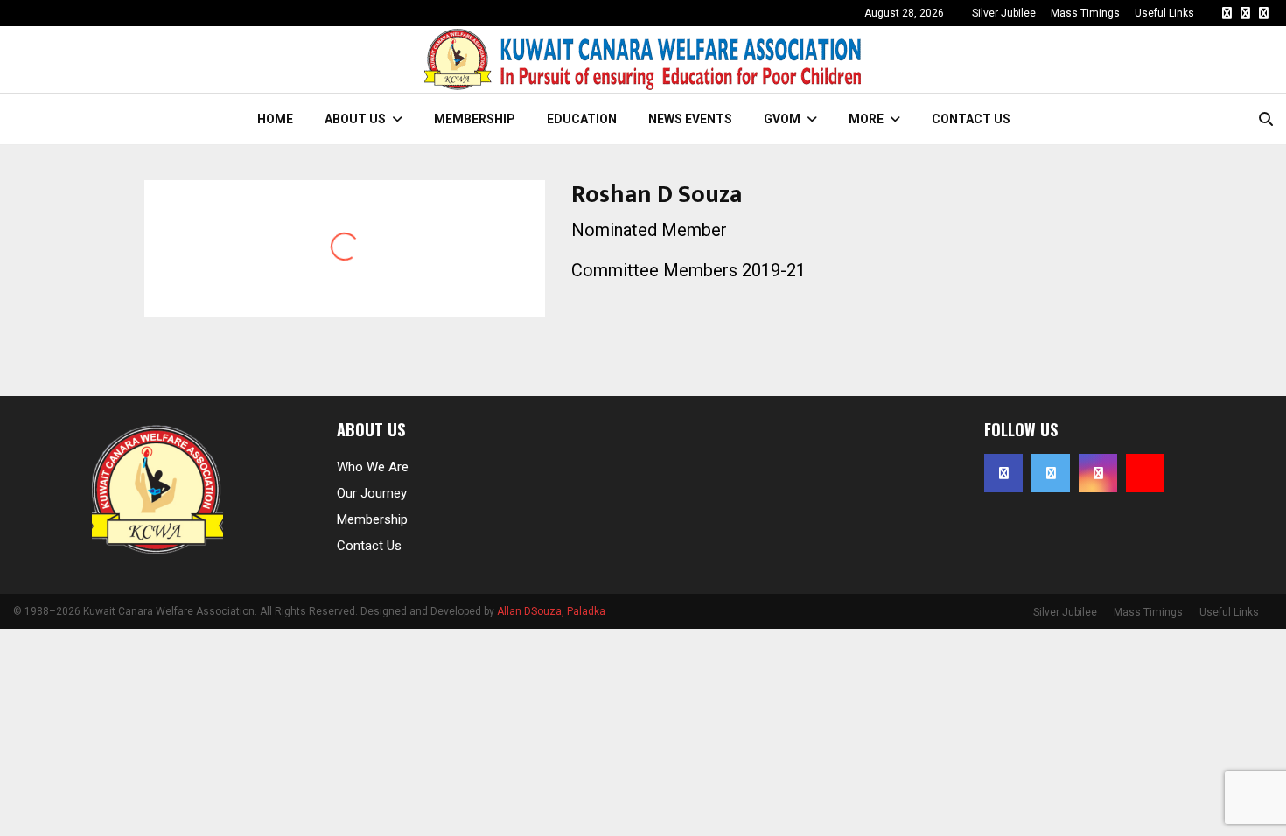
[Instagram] (1264, 13)
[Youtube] (1145, 473)
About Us (355, 119)
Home (275, 119)
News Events (690, 119)
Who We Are (373, 467)
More (866, 119)
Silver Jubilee (1004, 13)
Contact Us (971, 119)
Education (582, 119)
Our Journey (372, 493)
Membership (474, 119)
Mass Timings (1085, 13)
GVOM (782, 119)
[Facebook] (1227, 13)
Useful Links (1164, 13)
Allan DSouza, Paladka (551, 611)
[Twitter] (1245, 13)
